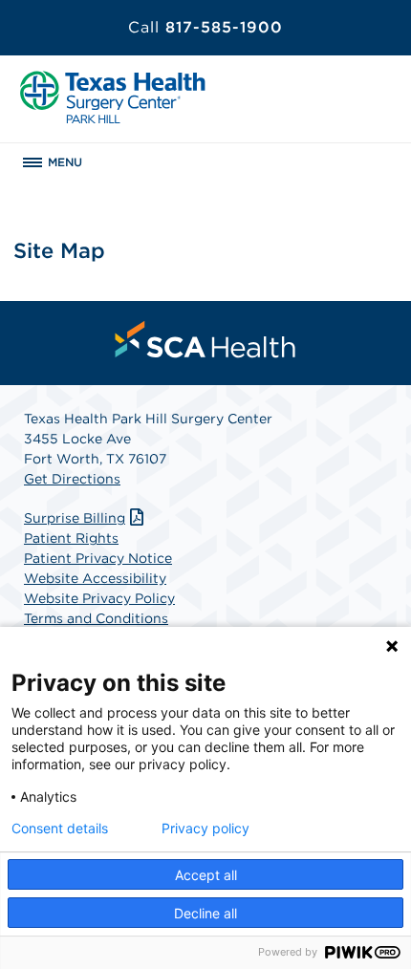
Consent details (59, 828)
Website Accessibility (95, 578)
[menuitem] (205, 339)
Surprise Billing (74, 518)
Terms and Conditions (96, 618)
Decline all (205, 913)
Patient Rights (71, 538)
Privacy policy (205, 828)
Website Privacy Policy (99, 598)
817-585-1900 (205, 27)
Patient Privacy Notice (98, 558)
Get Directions (72, 478)
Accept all (206, 875)
